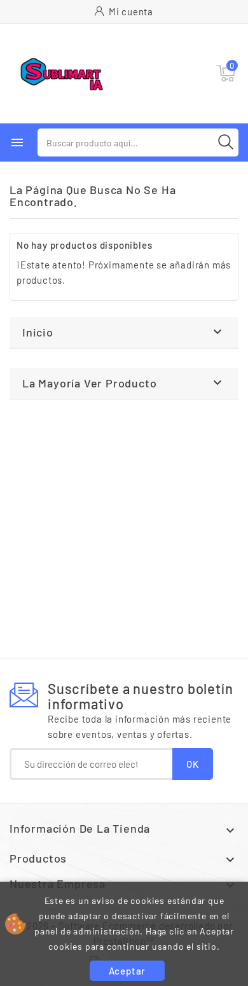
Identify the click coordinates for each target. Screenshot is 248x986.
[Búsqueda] (225, 142)
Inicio (37, 332)
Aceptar (127, 970)
